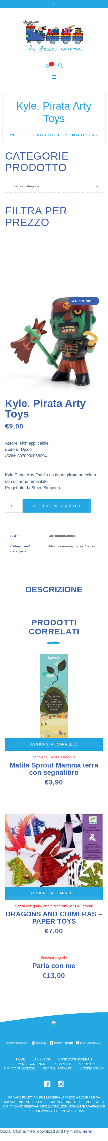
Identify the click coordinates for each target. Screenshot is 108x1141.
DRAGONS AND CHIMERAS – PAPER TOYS (54, 917)
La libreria (42, 1059)
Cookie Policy (92, 1068)
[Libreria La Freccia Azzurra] (54, 36)
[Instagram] (61, 1084)
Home (13, 135)
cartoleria (40, 757)
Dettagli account (58, 1068)
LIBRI (24, 135)
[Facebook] (47, 1084)
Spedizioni (87, 1064)
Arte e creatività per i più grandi (68, 906)
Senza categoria (46, 135)
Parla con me (53, 966)
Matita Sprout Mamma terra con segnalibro (54, 769)
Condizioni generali (75, 1059)
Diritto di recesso (19, 1068)
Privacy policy (20, 1097)
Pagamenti (62, 1064)
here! (87, 1131)
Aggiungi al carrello (56, 506)
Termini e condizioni (29, 1064)
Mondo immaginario (66, 546)
